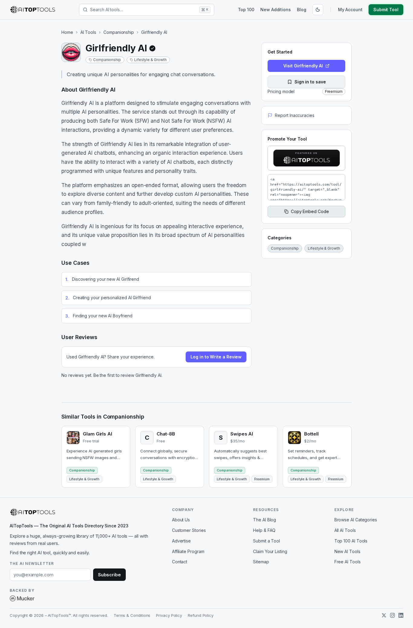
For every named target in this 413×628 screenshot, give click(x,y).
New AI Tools (347, 551)
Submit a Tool (266, 540)
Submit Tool (385, 9)
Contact (179, 561)
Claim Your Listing (270, 551)
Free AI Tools (347, 561)
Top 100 (246, 9)
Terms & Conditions (132, 615)
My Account (350, 9)
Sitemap (261, 561)
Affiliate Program (188, 551)
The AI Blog (264, 519)
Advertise (181, 540)
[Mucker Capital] (22, 598)
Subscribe (109, 575)
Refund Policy (200, 615)
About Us (181, 519)
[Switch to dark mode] (317, 9)
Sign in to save (310, 81)
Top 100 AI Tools (351, 540)
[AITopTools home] (33, 10)
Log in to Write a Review (216, 356)
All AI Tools (345, 530)
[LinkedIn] (400, 615)
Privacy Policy (169, 615)
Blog (301, 9)
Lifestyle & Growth (150, 59)
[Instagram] (392, 615)
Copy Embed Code (310, 211)
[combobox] (143, 10)
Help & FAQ (264, 530)
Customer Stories (189, 530)
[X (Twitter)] (384, 615)
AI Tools (88, 32)
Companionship (118, 32)
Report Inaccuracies (294, 115)
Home (67, 32)
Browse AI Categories (355, 519)
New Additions (275, 9)
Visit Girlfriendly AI (303, 65)
